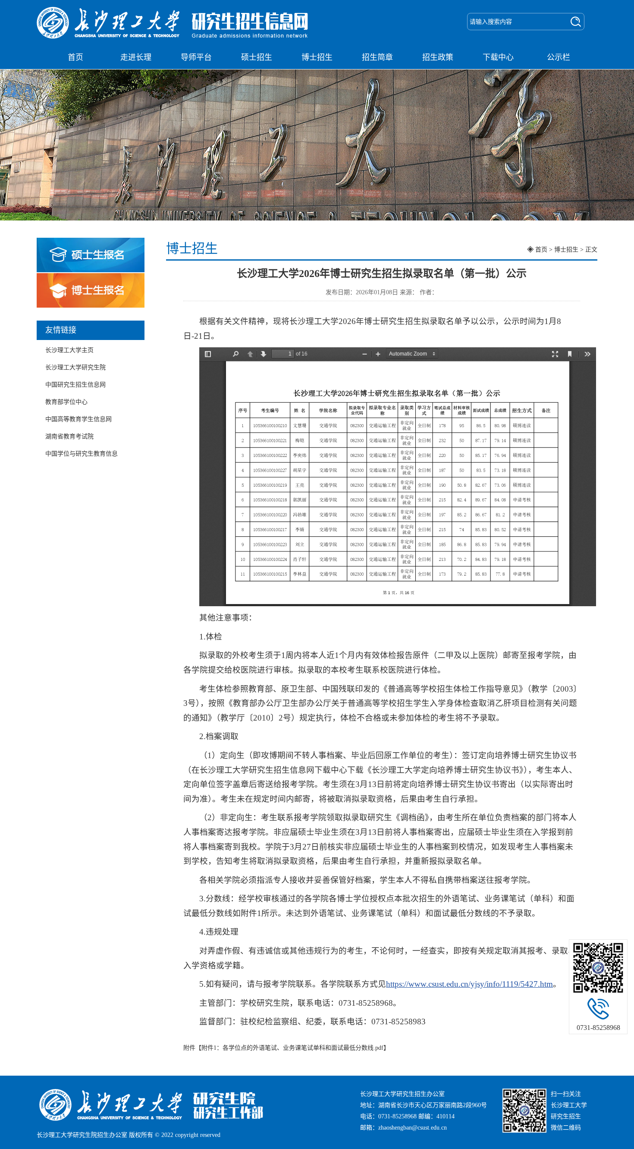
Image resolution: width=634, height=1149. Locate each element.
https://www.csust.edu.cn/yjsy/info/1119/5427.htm (469, 983)
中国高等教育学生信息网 (78, 419)
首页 (75, 57)
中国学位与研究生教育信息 (81, 453)
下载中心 (498, 57)
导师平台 (196, 57)
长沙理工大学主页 (69, 350)
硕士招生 (256, 57)
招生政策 (437, 57)
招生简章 (377, 57)
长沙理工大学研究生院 (75, 367)
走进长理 (135, 57)
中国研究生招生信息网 (75, 384)
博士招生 (317, 57)
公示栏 (558, 57)
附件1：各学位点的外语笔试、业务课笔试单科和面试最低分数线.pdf (292, 1048)
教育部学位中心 (66, 402)
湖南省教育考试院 (69, 436)
